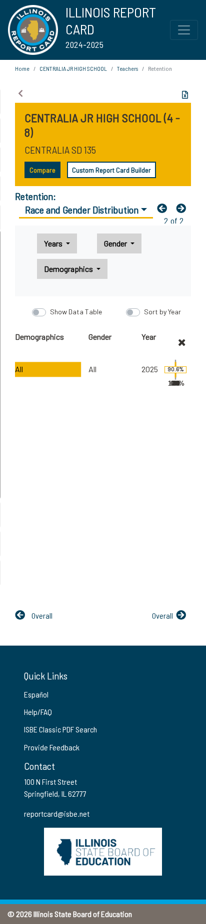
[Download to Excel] (185, 95)
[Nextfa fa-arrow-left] (183, 208)
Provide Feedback (52, 747)
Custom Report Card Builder (111, 170)
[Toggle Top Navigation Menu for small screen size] (184, 30)
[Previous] (164, 208)
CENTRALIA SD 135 (60, 150)
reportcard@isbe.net (57, 813)
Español (36, 694)
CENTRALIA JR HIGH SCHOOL (73, 68)
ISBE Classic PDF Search (60, 729)
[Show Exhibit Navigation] (20, 93)
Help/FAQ (38, 711)
